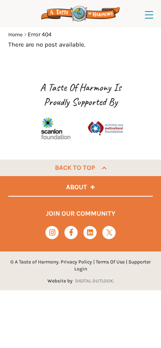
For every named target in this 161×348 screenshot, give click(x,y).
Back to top (75, 168)
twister (109, 232)
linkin (90, 232)
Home (15, 34)
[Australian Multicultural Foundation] (105, 128)
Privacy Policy (76, 262)
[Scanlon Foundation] (55, 128)
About (76, 187)
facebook (71, 232)
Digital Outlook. (94, 281)
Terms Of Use (110, 262)
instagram (52, 232)
